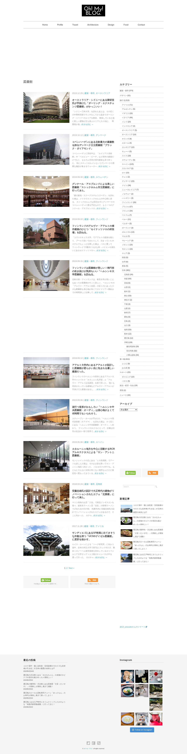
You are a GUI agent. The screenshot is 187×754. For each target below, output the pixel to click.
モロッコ (125, 249)
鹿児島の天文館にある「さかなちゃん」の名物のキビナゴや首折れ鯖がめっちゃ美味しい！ (147, 520)
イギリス (125, 113)
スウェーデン (102, 177)
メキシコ (125, 245)
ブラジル (125, 207)
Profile (60, 25)
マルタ (124, 236)
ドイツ (124, 185)
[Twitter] (89, 743)
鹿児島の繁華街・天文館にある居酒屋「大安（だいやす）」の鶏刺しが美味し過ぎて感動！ (148, 533)
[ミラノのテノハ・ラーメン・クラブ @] (127, 690)
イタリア (125, 118)
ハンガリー (126, 198)
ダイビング (126, 377)
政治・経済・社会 (127, 385)
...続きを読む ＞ (87, 124)
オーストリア (127, 135)
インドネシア (127, 126)
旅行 (121, 100)
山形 (126, 287)
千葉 (126, 304)
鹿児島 (126, 338)
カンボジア (126, 147)
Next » (71, 568)
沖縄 (126, 342)
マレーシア (126, 241)
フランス (125, 211)
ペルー (124, 219)
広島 (126, 321)
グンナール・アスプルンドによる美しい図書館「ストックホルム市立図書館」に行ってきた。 (93, 187)
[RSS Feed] (99, 743)
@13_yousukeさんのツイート (132, 627)
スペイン (100, 442)
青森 (126, 279)
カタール (125, 143)
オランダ (125, 139)
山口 (126, 325)
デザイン (123, 95)
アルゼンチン (127, 109)
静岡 (126, 313)
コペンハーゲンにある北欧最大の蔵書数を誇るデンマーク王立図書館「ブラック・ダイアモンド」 (93, 145)
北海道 (99, 484)
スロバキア (126, 168)
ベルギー (125, 224)
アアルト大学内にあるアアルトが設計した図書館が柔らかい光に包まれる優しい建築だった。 (93, 368)
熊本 (126, 334)
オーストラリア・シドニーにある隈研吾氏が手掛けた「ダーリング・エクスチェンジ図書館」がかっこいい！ (93, 103)
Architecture (92, 25)
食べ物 (122, 359)
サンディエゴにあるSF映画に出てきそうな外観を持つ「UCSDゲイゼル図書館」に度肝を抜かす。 (93, 536)
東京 (126, 296)
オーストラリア (103, 93)
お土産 (124, 368)
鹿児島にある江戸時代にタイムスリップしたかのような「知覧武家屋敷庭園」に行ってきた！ (148, 558)
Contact (141, 25)
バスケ (124, 381)
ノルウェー (126, 194)
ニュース (123, 395)
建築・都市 (89, 93)
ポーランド (126, 228)
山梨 (126, 308)
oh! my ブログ (88, 748)
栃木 (126, 291)
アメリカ (100, 526)
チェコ (124, 177)
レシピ (124, 364)
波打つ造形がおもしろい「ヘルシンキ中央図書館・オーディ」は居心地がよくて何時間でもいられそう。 (93, 410)
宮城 (126, 283)
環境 (121, 390)
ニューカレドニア (129, 190)
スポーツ (123, 372)
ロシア (124, 253)
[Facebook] (94, 743)
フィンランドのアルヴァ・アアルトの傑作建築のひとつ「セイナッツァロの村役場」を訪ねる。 (93, 229)
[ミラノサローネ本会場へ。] (155, 690)
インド (124, 122)
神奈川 (126, 300)
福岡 (126, 330)
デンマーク (101, 135)
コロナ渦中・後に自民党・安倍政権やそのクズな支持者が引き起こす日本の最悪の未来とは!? (148, 508)
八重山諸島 (130, 355)
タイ (123, 173)
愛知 (126, 317)
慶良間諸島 (130, 347)
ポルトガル (126, 232)
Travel (75, 25)
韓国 (123, 258)
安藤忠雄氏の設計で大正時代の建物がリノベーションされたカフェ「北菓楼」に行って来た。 (93, 494)
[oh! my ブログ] (93, 7)
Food (126, 25)
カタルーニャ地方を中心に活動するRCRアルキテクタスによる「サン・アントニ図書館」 (93, 452)
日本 (123, 270)
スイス (124, 156)
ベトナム (125, 215)
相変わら (153, 699)
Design (111, 25)
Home (45, 25)
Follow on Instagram (143, 730)
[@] (128, 666)
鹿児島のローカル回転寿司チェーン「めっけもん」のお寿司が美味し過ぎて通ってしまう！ (148, 545)
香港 (123, 266)
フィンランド (102, 219)
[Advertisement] (93, 50)
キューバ (125, 151)
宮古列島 (129, 351)
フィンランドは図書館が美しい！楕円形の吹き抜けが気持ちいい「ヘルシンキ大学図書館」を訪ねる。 (93, 271)
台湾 (123, 262)
